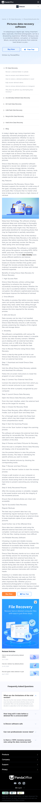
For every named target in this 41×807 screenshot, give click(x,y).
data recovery (27, 255)
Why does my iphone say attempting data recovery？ (19, 91)
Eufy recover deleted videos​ (14, 82)
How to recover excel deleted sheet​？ (18, 75)
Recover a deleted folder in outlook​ (17, 72)
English (19, 788)
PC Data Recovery (15, 19)
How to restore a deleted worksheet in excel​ (20, 79)
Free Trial (30, 49)
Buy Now (11, 49)
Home (4, 19)
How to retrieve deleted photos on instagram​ (20, 86)
